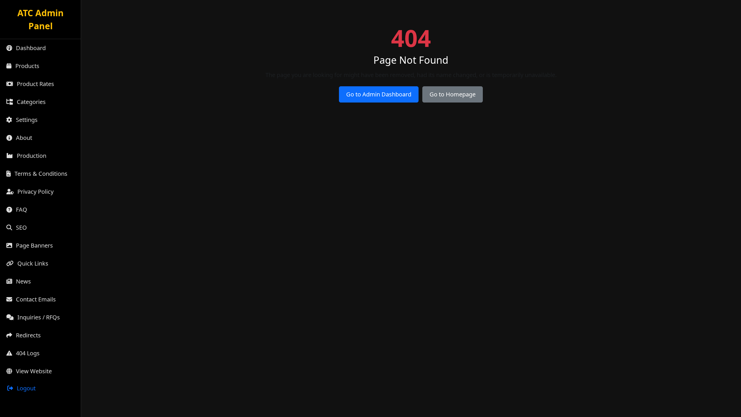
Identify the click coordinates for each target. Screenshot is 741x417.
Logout (25, 388)
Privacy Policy (35, 191)
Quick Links (32, 263)
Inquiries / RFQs (38, 317)
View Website (33, 371)
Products (26, 66)
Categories (30, 102)
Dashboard (30, 48)
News (22, 281)
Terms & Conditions (40, 174)
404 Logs (27, 353)
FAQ (20, 209)
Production (30, 156)
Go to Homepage (453, 94)
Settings (26, 120)
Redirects (27, 335)
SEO (20, 227)
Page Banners (33, 245)
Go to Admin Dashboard (378, 94)
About (23, 138)
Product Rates (34, 84)
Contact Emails (35, 299)
